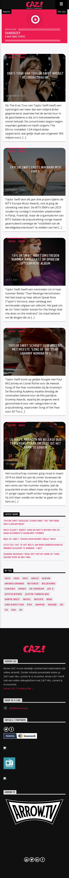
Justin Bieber (13, 594)
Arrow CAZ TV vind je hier (18, 688)
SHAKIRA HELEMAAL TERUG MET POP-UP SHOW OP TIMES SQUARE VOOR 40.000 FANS (32, 555)
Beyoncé (33, 583)
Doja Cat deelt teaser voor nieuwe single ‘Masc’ (30, 539)
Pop (29, 604)
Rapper (40, 604)
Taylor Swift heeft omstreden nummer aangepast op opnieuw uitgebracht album (35, 259)
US (6, 609)
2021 (25, 578)
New (49, 599)
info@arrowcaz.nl (18, 708)
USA (13, 609)
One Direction (14, 604)
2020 (16, 578)
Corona (10, 588)
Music (12, 57)
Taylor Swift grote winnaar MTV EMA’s (35, 169)
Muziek (38, 599)
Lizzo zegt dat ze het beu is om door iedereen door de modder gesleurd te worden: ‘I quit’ (33, 546)
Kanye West (12, 599)
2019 (7, 578)
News (22, 57)
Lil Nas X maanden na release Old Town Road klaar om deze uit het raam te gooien (35, 443)
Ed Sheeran (36, 588)
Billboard (48, 583)
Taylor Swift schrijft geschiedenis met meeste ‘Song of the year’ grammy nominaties (35, 349)
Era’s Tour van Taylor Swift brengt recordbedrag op (35, 75)
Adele (35, 578)
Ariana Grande (14, 583)
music (27, 599)
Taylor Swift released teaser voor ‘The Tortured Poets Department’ (31, 522)
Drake (22, 588)
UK (61, 604)
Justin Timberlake (37, 594)
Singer (52, 604)
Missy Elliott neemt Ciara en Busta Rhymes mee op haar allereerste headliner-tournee (32, 531)
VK (20, 609)
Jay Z (50, 588)
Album (46, 578)
